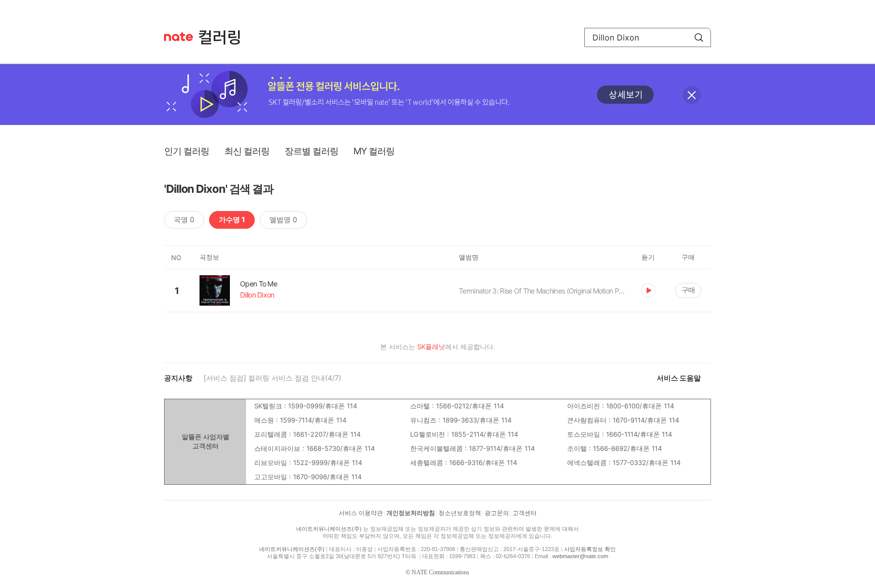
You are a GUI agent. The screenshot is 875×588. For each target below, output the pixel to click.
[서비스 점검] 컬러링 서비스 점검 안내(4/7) (272, 377)
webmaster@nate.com (580, 556)
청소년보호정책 (460, 513)
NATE (178, 36)
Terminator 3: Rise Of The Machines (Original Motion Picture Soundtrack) (542, 290)
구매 (688, 289)
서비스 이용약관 (361, 513)
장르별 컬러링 (311, 151)
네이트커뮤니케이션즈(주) (329, 529)
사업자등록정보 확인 (590, 549)
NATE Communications (440, 572)
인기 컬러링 (186, 151)
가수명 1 (232, 219)
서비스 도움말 (679, 377)
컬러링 (224, 37)
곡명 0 (184, 219)
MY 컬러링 (373, 151)
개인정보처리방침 (410, 513)
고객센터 (524, 513)
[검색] (698, 37)
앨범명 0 (283, 219)
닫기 (692, 95)
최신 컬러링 (246, 151)
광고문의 (497, 513)
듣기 (648, 290)
